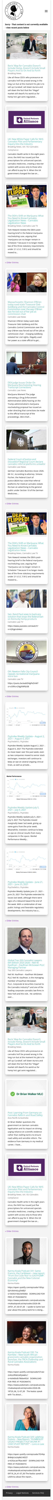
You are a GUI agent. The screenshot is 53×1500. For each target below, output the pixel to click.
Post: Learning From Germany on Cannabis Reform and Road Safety (25, 1114)
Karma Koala (13, 1283)
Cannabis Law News (17, 317)
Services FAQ (38, 1493)
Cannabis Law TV (30, 226)
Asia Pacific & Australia (18, 1118)
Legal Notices (22, 1493)
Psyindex (24, 741)
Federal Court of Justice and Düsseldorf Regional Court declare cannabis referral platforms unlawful (26, 461)
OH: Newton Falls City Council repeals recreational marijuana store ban (23, 674)
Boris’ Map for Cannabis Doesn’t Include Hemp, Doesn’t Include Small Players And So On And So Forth (26, 68)
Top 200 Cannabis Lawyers (20, 970)
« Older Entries (12, 262)
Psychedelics (13, 741)
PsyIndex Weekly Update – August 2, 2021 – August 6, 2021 (26, 737)
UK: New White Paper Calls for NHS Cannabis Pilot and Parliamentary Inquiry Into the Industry (25, 141)
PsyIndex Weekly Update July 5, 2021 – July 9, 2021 (23, 808)
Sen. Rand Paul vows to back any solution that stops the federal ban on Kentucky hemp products (25, 616)
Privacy (9, 1493)
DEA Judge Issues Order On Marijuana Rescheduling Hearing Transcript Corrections (24, 385)
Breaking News (14, 73)
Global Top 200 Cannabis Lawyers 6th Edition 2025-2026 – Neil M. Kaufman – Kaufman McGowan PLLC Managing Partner (26, 964)
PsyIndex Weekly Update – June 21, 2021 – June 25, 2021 (25, 883)
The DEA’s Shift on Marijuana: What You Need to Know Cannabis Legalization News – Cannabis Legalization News (26, 219)
